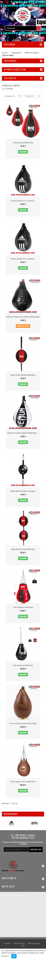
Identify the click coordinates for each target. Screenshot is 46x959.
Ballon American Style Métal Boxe (23, 549)
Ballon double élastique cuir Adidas (23, 491)
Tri (19, 96)
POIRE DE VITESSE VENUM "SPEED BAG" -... (23, 433)
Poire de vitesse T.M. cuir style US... (23, 259)
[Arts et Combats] (23, 15)
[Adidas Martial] (11, 823)
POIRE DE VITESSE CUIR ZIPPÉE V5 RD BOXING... (23, 317)
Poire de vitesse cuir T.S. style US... (23, 201)
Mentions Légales (34, 943)
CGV (23, 946)
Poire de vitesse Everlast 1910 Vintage (23, 723)
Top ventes (10, 78)
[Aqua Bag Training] (34, 823)
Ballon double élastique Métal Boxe (23, 375)
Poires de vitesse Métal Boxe (23, 142)
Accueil (4, 53)
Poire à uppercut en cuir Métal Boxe (23, 781)
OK (14, 956)
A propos (8, 943)
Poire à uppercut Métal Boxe (23, 607)
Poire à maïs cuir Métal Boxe (23, 665)
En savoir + (5, 956)
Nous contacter (19, 943)
